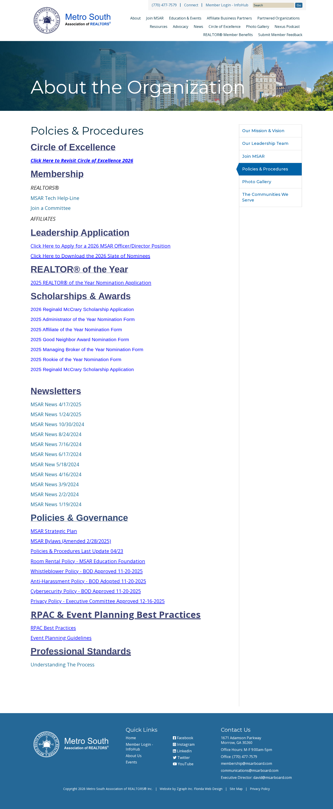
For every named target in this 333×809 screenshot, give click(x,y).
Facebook (184, 737)
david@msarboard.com (272, 777)
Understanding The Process (62, 664)
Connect (191, 4)
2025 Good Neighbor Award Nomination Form (80, 339)
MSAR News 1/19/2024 (56, 504)
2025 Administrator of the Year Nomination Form (83, 319)
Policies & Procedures (265, 169)
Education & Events (185, 18)
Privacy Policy (260, 789)
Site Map (236, 789)
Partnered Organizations (278, 18)
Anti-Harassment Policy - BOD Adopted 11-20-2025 (88, 581)
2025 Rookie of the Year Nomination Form (76, 359)
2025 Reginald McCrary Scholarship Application (82, 369)
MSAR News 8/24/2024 (56, 434)
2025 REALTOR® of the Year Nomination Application (91, 282)
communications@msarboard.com (249, 770)
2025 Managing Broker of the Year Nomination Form (87, 349)
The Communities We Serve (265, 197)
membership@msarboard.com (246, 763)
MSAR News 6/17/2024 (56, 454)
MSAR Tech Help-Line (55, 198)
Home (131, 737)
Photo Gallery (257, 26)
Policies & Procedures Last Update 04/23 (77, 551)
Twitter (183, 757)
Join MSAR (155, 18)
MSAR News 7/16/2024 (56, 444)
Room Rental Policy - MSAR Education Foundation (88, 561)
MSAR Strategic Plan (54, 531)
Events (131, 762)
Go (299, 5)
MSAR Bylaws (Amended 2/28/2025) (71, 541)
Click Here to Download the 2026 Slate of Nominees (90, 256)
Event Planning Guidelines (61, 637)
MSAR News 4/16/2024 (56, 474)
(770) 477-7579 (164, 4)
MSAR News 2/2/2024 (55, 494)
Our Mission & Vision (263, 130)
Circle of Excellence (225, 26)
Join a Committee (51, 208)
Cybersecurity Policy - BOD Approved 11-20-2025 (86, 591)
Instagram (185, 744)
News (198, 26)
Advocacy (180, 26)
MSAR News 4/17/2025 (56, 404)
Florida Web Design (208, 789)
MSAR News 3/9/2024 (55, 484)
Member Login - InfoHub (227, 4)
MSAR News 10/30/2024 (57, 424)
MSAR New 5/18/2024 (55, 464)
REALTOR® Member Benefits (228, 34)
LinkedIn (184, 750)
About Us (134, 755)
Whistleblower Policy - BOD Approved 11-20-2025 (87, 571)
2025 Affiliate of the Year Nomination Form (76, 329)
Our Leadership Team (265, 143)
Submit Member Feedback (280, 34)
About (135, 18)
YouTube (185, 763)
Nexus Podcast (287, 26)
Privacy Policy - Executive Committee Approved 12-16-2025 (98, 601)
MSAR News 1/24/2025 (56, 414)
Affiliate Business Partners (229, 18)
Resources (158, 26)
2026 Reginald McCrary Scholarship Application (82, 309)
